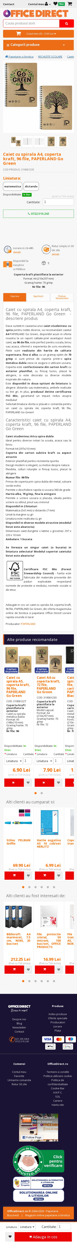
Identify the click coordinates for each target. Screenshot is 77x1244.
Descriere (14, 296)
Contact (19, 1031)
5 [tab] (48, 887)
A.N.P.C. (57, 1092)
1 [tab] (35, 793)
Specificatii (38, 296)
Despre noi (19, 1019)
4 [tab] (42, 887)
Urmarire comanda (19, 1080)
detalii (17, 252)
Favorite (19, 1076)
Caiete (71, 56)
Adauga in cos (44, 1236)
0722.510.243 (39, 214)
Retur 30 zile (19, 1084)
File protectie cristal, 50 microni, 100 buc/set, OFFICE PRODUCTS (49, 940)
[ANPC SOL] (38, 1195)
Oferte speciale (57, 1018)
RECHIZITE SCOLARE (50, 56)
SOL (57, 1096)
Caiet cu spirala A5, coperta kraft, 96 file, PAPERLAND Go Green (18, 686)
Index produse (58, 1014)
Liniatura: (12, 754)
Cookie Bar (57, 1088)
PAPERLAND (28, 624)
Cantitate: (33, 202)
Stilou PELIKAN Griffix (18, 841)
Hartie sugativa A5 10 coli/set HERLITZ (49, 843)
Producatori (58, 1022)
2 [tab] (42, 793)
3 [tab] (35, 887)
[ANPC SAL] (38, 1183)
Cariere (57, 1100)
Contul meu (19, 1072)
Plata (58, 1030)
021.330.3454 (22, 1038)
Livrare (57, 1026)
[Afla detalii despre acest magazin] (38, 1161)
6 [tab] (54, 887)
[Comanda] (70, 4)
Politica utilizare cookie (58, 1076)
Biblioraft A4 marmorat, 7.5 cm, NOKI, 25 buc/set (18, 939)
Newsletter (19, 1027)
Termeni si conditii (58, 1072)
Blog (19, 1023)
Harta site (58, 1105)
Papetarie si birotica (20, 56)
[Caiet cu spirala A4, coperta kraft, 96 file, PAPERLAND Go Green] (16, 141)
